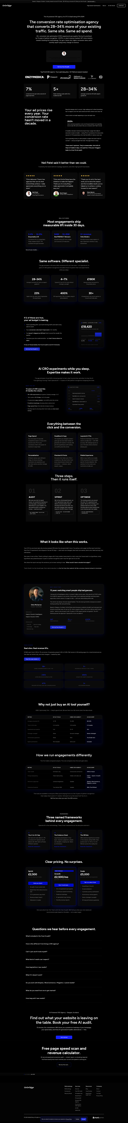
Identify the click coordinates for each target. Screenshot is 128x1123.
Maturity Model (68, 1093)
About (104, 5)
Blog (87, 1089)
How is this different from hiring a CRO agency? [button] (42, 944)
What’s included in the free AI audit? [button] (38, 936)
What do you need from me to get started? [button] (41, 990)
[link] (121, 5)
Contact (98, 1091)
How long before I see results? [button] (36, 967)
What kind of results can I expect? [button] (37, 959)
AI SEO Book (111, 5)
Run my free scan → (64, 1064)
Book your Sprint (38, 883)
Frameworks (67, 1091)
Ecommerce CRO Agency (78, 1105)
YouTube (98, 1093)
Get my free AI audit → (64, 67)
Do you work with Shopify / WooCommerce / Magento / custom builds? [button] (50, 983)
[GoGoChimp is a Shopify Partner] (98, 1118)
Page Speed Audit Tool (88, 1094)
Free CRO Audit (78, 1091)
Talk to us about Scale (90, 882)
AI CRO (76, 1108)
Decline (77, 1119)
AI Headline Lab (78, 1093)
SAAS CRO (77, 1110)
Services (77, 1089)
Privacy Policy (99, 1095)
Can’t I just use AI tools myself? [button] (36, 951)
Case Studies (89, 1091)
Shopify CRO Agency (78, 1101)
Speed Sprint (78, 1095)
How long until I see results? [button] (35, 998)
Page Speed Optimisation (94, 5)
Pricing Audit (78, 1098)
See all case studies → (32, 249)
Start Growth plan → (64, 885)
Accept (83, 1119)
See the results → (92, 1)
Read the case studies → (32, 659)
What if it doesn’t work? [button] (34, 975)
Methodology (68, 1089)
